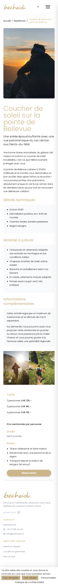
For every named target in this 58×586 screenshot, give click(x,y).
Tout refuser (30, 577)
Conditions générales (14, 551)
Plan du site (9, 556)
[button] (47, 6)
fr (38, 6)
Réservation (29, 473)
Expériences (19, 20)
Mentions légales (11, 546)
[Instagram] (18, 512)
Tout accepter (11, 577)
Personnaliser (48, 577)
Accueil (7, 20)
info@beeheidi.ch (15, 533)
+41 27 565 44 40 (14, 529)
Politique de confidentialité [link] (29, 582)
